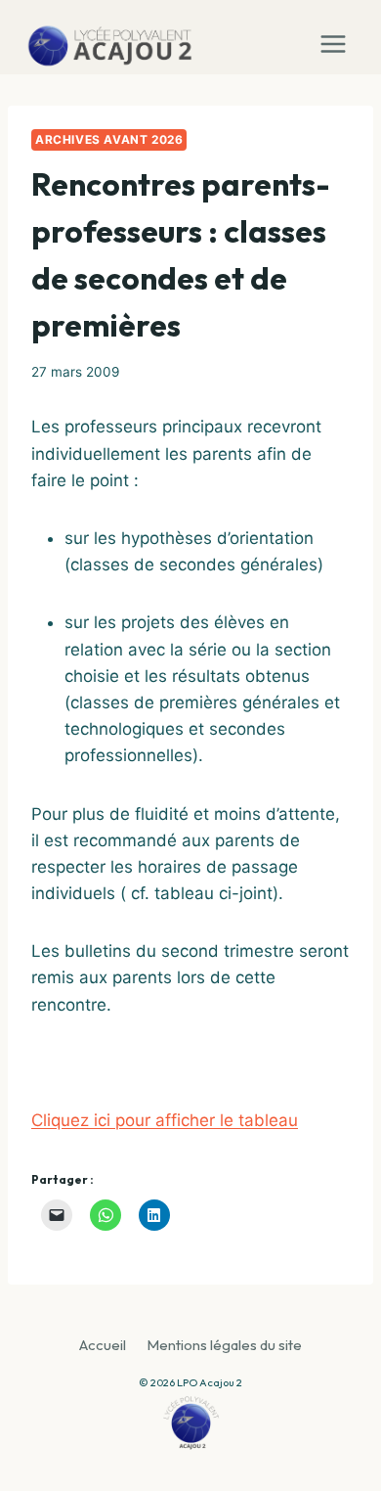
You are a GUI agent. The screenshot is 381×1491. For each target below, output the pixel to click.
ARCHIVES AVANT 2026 (109, 139)
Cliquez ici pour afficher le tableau (164, 1120)
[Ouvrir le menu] (338, 37)
